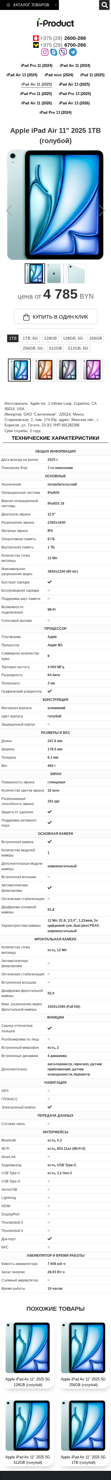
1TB (13, 338)
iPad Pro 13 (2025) (75, 94)
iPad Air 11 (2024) (75, 65)
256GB (95, 338)
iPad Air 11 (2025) (36, 84)
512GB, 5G (78, 348)
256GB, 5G (33, 348)
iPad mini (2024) (59, 75)
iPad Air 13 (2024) (22, 75)
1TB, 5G (30, 338)
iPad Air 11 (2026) (36, 103)
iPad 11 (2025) (92, 75)
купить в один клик (60, 317)
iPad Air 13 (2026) (74, 103)
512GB (55, 348)
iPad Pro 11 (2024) (36, 65)
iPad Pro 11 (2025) (36, 94)
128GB (50, 338)
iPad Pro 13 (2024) (55, 112)
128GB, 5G (73, 338)
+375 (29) (63, 38)
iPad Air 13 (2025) (74, 84)
